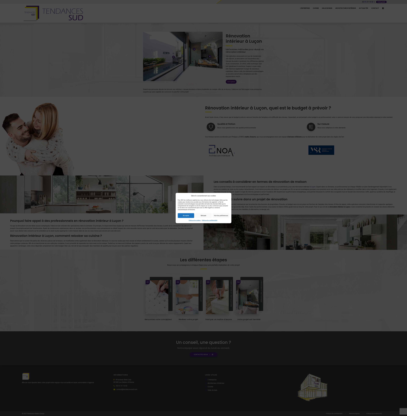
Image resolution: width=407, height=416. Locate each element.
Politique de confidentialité (209, 220)
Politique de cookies (195, 220)
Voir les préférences (221, 216)
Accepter (186, 216)
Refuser (203, 216)
